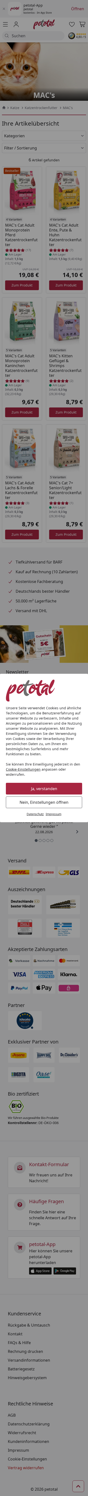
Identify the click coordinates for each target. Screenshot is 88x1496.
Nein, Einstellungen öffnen (44, 802)
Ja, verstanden (44, 788)
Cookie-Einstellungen (23, 769)
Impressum (53, 814)
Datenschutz (35, 814)
